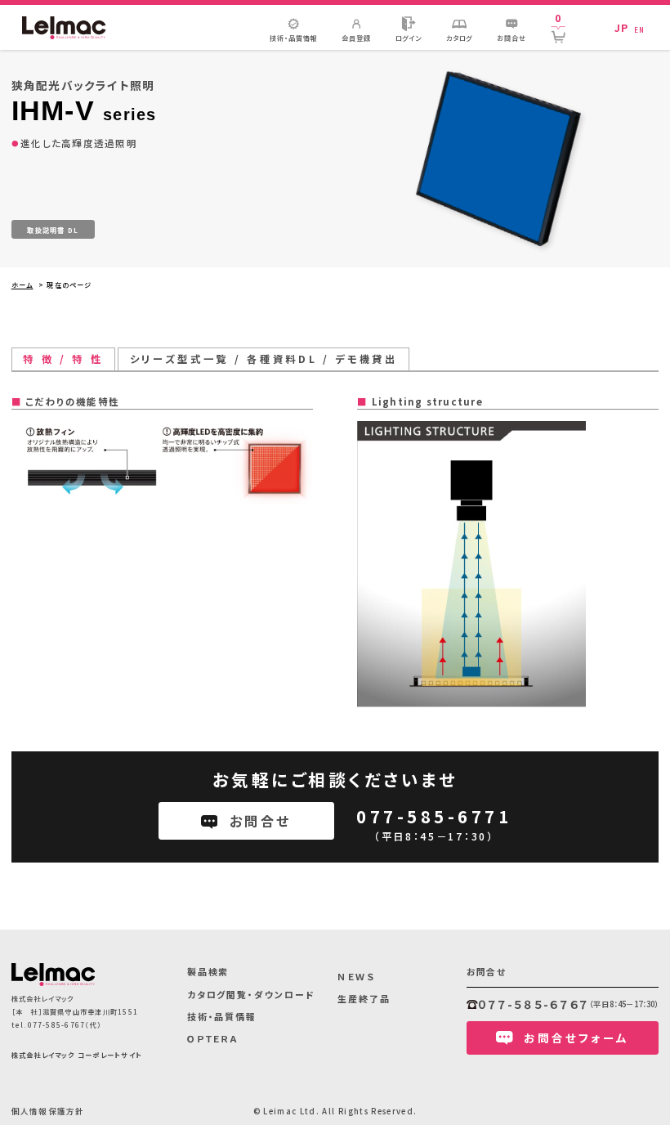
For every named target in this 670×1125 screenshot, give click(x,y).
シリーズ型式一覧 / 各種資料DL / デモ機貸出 (264, 359)
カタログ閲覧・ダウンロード (251, 994)
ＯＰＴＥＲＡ (213, 1038)
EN (639, 29)
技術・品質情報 (222, 1016)
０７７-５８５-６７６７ (534, 1004)
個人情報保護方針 (48, 1111)
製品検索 (208, 971)
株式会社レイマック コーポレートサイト (76, 1055)
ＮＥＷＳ (356, 976)
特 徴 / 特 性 (63, 359)
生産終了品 (364, 998)
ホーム (22, 284)
